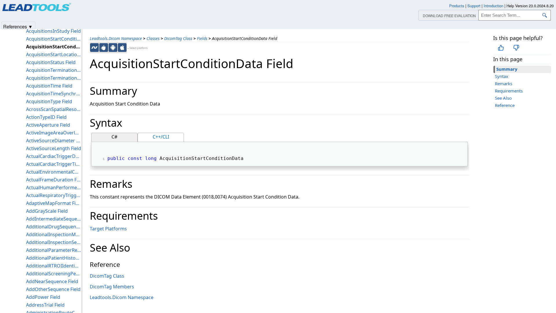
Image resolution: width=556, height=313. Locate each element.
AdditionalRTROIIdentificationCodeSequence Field (53, 266)
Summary (506, 69)
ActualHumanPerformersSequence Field (53, 187)
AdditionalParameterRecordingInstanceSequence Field (53, 250)
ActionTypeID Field (46, 117)
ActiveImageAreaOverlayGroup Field (53, 133)
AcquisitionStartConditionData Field (53, 46)
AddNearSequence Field (52, 281)
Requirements (509, 91)
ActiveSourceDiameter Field (53, 140)
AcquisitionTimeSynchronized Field (53, 93)
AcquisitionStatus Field (51, 62)
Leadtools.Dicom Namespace (116, 38)
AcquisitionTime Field (49, 86)
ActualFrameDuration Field (53, 179)
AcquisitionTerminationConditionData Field (53, 78)
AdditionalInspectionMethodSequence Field (53, 234)
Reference (505, 105)
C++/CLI (161, 137)
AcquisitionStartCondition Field (53, 39)
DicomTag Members (112, 286)
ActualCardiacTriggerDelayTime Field (53, 156)
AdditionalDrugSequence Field (53, 226)
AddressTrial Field (45, 305)
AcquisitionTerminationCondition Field (53, 70)
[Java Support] (103, 47)
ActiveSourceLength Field (53, 148)
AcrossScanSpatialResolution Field (53, 109)
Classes (153, 38)
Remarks (503, 83)
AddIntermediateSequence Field (53, 219)
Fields (202, 38)
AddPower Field (43, 297)
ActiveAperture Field (48, 125)
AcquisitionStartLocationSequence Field (53, 54)
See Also (503, 98)
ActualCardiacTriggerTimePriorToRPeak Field (53, 164)
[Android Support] (113, 47)
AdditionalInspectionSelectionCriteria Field (53, 242)
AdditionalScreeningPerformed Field (53, 273)
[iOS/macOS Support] (122, 47)
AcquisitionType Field (49, 101)
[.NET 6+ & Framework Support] (94, 47)
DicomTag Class (178, 38)
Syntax (501, 76)
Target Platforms (108, 228)
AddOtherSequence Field (53, 289)
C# (114, 137)
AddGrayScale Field (47, 211)
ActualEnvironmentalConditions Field (53, 172)
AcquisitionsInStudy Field (53, 31)
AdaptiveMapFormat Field (53, 203)
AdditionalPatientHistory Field (53, 258)
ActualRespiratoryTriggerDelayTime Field (53, 195)
